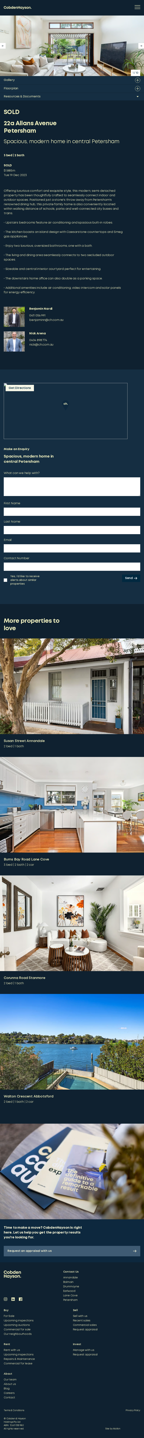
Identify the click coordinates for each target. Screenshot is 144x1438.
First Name (12, 503)
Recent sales (82, 1321)
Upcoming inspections (19, 1321)
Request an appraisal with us (30, 1251)
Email (8, 540)
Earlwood (69, 1291)
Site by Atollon (112, 1429)
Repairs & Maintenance (19, 1359)
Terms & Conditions (14, 1410)
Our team (10, 1380)
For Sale (9, 1316)
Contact (9, 1398)
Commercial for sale (17, 1329)
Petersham (70, 1300)
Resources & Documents (22, 96)
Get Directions (20, 388)
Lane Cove (70, 1295)
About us (10, 1384)
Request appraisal (85, 1329)
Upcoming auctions (17, 1325)
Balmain (68, 1282)
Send (129, 578)
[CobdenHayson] (18, 7)
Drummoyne (71, 1286)
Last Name (12, 521)
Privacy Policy (133, 1410)
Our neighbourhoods (18, 1334)
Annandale (70, 1278)
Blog (7, 1389)
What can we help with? (22, 473)
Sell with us (80, 1316)
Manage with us (83, 1350)
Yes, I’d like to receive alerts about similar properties (25, 580)
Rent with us (12, 1350)
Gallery (9, 80)
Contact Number (16, 558)
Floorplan (11, 88)
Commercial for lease (18, 1363)
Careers (9, 1393)
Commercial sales (85, 1325)
